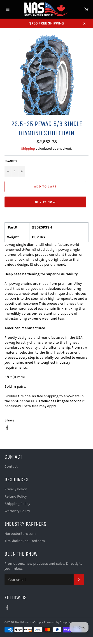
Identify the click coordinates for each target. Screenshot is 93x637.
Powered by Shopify (57, 622)
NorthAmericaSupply (29, 622)
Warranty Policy (17, 511)
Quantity (11, 161)
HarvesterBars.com (20, 533)
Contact (11, 466)
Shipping (28, 148)
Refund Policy (16, 496)
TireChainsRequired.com (25, 541)
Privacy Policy (16, 489)
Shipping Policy (17, 503)
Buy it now (45, 202)
